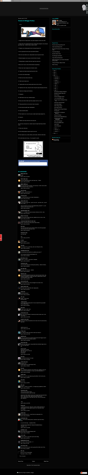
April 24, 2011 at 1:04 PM (25, 377)
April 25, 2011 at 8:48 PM (25, 415)
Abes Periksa (56, 94)
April (55, 90)
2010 (54, 133)
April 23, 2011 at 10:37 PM (25, 328)
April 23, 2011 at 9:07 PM (25, 289)
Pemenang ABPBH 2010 (59, 122)
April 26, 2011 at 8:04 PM (25, 438)
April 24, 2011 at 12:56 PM (25, 372)
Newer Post (20, 461)
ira (21, 240)
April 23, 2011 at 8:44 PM (25, 248)
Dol (21, 368)
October (56, 80)
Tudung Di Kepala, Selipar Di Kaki (58, 62)
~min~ (22, 435)
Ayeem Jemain (23, 286)
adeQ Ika (22, 336)
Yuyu (22, 379)
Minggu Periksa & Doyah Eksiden (60, 109)
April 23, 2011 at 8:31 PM (25, 213)
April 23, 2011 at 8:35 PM (25, 230)
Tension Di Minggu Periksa (26, 21)
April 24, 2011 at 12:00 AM (25, 359)
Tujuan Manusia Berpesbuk (57, 57)
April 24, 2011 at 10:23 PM (25, 403)
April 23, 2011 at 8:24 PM (25, 188)
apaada (22, 412)
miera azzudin (23, 281)
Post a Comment (22, 456)
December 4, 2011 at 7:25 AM (26, 453)
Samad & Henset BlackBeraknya (60, 116)
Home (33, 461)
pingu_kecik (23, 342)
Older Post (46, 461)
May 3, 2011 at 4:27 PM (25, 443)
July (55, 85)
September (57, 81)
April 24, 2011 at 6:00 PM (25, 388)
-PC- (21, 296)
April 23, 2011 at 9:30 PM (25, 294)
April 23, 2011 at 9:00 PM (25, 271)
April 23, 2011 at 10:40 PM (25, 340)
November (56, 78)
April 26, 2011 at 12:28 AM (25, 427)
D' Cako (22, 331)
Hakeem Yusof (23, 215)
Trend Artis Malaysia (56, 51)
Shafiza (22, 374)
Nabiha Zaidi (23, 173)
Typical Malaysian (57, 125)
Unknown (22, 273)
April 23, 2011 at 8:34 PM (25, 224)
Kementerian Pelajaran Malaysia (60, 91)
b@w (22, 226)
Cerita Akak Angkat (57, 104)
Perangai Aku (56, 110)
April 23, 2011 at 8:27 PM (25, 193)
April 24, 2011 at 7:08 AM (25, 365)
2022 (54, 70)
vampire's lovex (24, 319)
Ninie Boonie (23, 258)
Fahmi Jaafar (23, 178)
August (56, 83)
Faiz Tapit (22, 268)
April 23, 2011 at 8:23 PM (25, 181)
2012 (54, 73)
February (56, 129)
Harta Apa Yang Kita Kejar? (59, 102)
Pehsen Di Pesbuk (57, 115)
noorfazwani (23, 418)
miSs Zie (22, 190)
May (55, 88)
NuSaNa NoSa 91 (24, 440)
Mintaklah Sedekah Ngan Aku (59, 93)
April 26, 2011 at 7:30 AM (25, 432)
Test (21, 245)
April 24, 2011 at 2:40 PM (25, 382)
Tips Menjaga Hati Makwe (57, 55)
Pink (21, 356)
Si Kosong (23, 195)
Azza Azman (23, 445)
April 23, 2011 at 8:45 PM (25, 255)
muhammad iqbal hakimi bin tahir (27, 221)
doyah (22, 291)
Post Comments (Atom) (36, 465)
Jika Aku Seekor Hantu (56, 53)
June (55, 86)
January (56, 131)
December (56, 77)
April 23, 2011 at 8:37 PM (25, 237)
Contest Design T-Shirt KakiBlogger (58, 119)
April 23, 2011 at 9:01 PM (25, 284)
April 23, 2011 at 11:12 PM (25, 354)
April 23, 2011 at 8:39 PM (25, 243)
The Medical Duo (24, 250)
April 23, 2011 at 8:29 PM (25, 208)
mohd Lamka (23, 361)
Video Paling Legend (58, 105)
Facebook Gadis (56, 140)
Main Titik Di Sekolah (58, 120)
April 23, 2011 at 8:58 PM (25, 266)
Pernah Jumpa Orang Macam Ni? (58, 44)
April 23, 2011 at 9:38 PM (25, 305)
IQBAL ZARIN (23, 184)
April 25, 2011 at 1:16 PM (25, 410)
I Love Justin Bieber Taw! (59, 98)
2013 (54, 72)
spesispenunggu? (24, 210)
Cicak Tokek (56, 124)
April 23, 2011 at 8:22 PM (25, 176)
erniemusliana (23, 312)
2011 (54, 75)
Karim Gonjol (56, 139)
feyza (22, 307)
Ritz (21, 450)
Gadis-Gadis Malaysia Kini (57, 46)
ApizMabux (23, 429)
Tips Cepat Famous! (58, 107)
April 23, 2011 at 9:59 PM (25, 310)
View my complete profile (61, 25)
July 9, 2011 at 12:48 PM (25, 448)
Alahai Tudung (55, 64)
